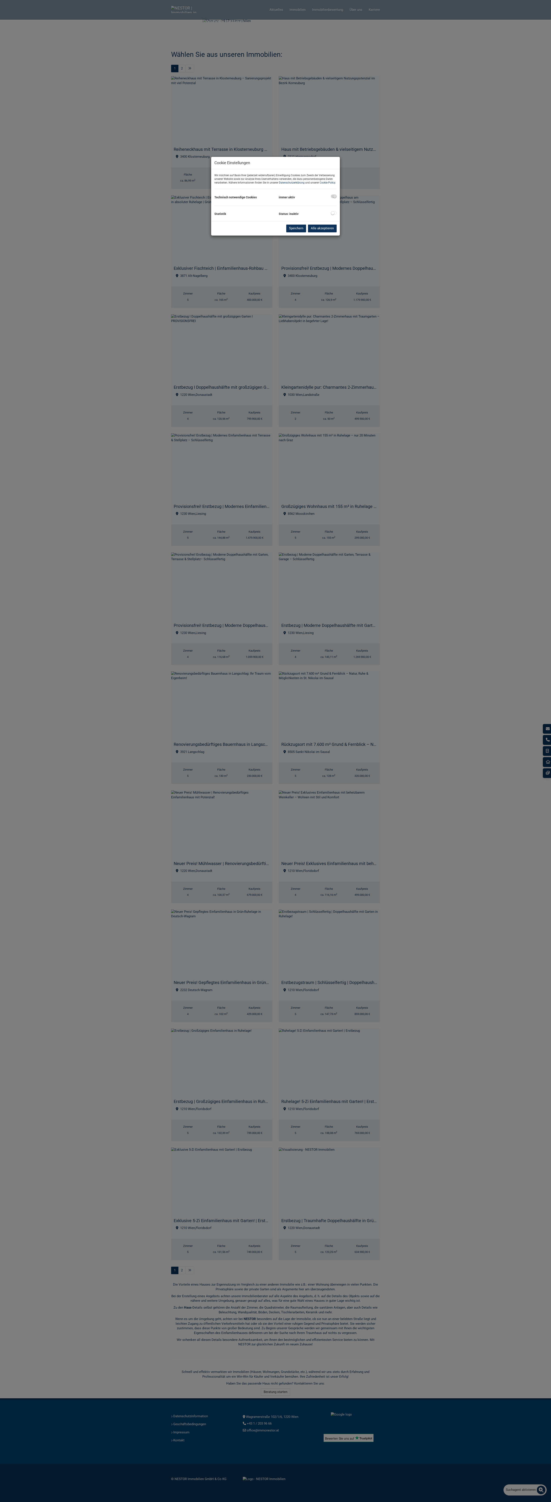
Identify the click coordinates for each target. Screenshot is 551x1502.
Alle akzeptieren (322, 228)
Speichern (296, 228)
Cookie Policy (327, 182)
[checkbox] (334, 196)
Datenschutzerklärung (292, 182)
